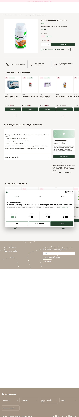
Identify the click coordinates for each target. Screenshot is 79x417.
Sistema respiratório (25, 15)
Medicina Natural (9, 15)
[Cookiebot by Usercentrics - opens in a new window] (66, 192)
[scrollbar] (39, 116)
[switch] (31, 217)
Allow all (62, 223)
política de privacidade (54, 257)
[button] (30, 401)
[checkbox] (43, 257)
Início (3, 15)
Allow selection (39, 223)
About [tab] (62, 196)
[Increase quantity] (48, 44)
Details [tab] (39, 196)
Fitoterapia (17, 15)
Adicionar (12, 109)
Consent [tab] (16, 196)
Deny (17, 223)
